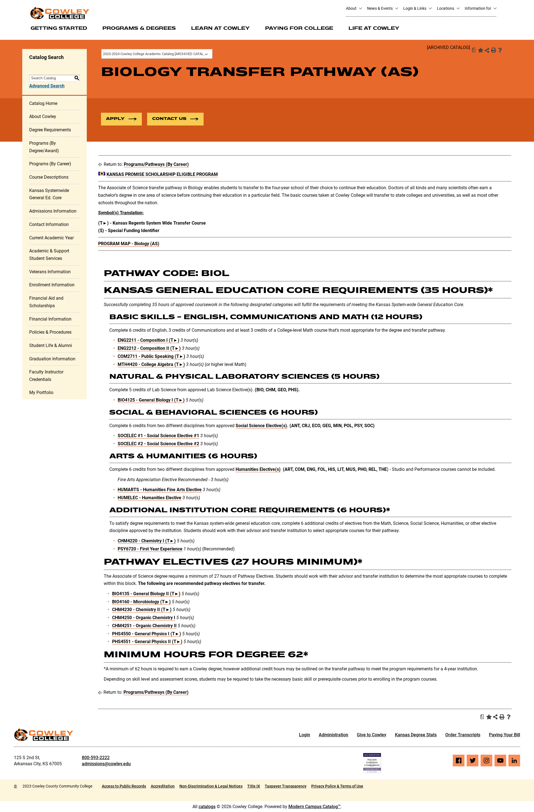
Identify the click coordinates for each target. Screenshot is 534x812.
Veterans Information (50, 271)
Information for (478, 8)
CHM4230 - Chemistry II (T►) (142, 609)
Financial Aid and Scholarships (46, 302)
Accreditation (163, 786)
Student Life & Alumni (50, 345)
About (351, 8)
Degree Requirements (50, 129)
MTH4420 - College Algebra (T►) (151, 364)
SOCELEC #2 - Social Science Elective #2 (158, 443)
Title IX (253, 786)
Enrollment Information (52, 284)
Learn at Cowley (220, 28)
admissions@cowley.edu (106, 763)
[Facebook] (458, 760)
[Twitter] (472, 760)
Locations (446, 8)
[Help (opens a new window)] (500, 50)
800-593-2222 (96, 757)
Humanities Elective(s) (258, 469)
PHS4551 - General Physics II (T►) (147, 641)
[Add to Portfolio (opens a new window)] (480, 50)
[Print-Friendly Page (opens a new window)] (493, 50)
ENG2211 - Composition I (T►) (148, 340)
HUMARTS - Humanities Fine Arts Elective (160, 489)
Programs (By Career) (50, 163)
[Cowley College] (59, 12)
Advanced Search (47, 85)
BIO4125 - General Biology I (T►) (151, 400)
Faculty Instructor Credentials (46, 375)
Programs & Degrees (139, 28)
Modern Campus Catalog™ (314, 806)
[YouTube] (500, 760)
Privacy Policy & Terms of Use (337, 786)
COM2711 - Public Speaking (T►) (151, 356)
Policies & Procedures (50, 332)
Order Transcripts (462, 734)
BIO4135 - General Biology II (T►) (146, 593)
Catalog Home (43, 103)
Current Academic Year (51, 237)
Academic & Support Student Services (49, 254)
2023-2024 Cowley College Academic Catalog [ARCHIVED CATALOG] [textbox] (156, 54)
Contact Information (49, 224)
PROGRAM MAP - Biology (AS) (128, 243)
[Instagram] (486, 760)
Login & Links (415, 8)
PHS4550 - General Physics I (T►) (146, 633)
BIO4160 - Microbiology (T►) (141, 601)
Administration (333, 734)
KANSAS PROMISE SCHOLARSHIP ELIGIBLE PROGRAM (162, 174)
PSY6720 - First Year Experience (150, 549)
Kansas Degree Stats (416, 734)
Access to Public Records (124, 786)
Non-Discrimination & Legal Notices (211, 786)
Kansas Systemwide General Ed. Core (49, 194)
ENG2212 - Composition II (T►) (149, 348)
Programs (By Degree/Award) (44, 147)
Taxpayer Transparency (285, 786)
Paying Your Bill (504, 734)
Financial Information (50, 319)
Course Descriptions (48, 177)
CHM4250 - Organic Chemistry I (143, 617)
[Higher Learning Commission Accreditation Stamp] (372, 763)
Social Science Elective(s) (261, 425)
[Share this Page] (487, 50)
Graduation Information (52, 358)
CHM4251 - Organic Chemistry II (144, 625)
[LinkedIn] (514, 760)
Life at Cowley (373, 28)
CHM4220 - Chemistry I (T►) (147, 540)
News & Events (380, 8)
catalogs (207, 806)
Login (304, 734)
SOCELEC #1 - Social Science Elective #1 (158, 435)
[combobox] (156, 54)
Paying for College (299, 28)
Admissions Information (52, 211)
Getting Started (59, 28)
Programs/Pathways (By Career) (156, 164)
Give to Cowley (371, 734)
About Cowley (42, 116)
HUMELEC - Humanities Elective (149, 497)
